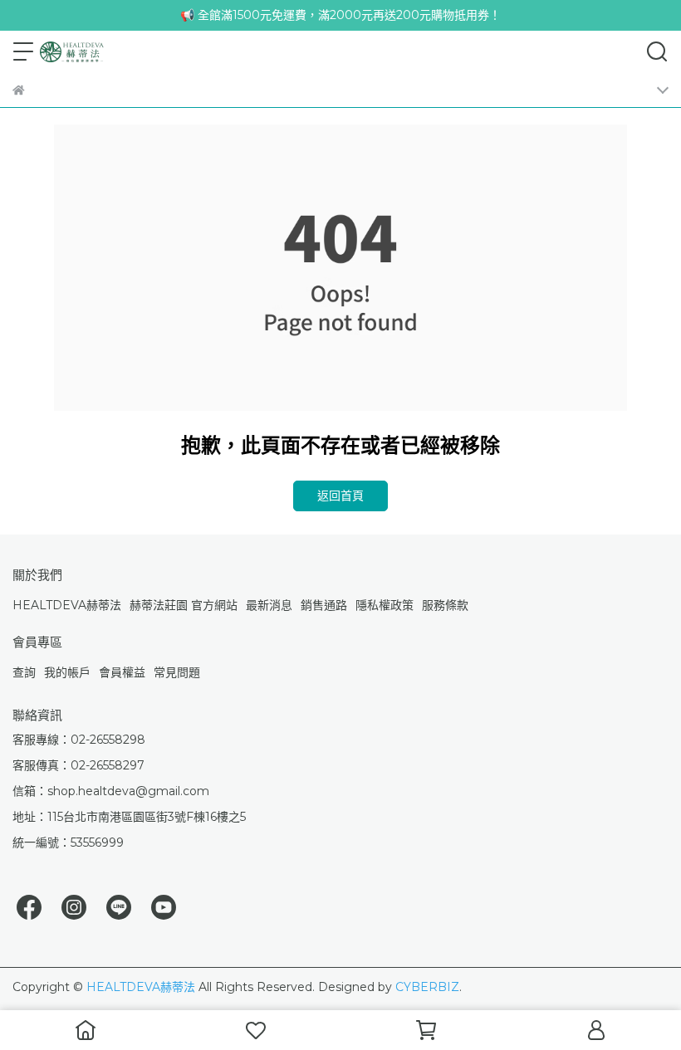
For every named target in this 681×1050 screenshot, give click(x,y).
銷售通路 (324, 605)
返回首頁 (340, 495)
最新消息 (269, 605)
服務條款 (445, 605)
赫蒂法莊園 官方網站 (184, 605)
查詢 (24, 672)
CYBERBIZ (427, 986)
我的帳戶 (67, 672)
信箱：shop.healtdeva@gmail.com (110, 791)
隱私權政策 (384, 605)
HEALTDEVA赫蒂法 (66, 605)
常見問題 (177, 672)
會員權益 (122, 672)
